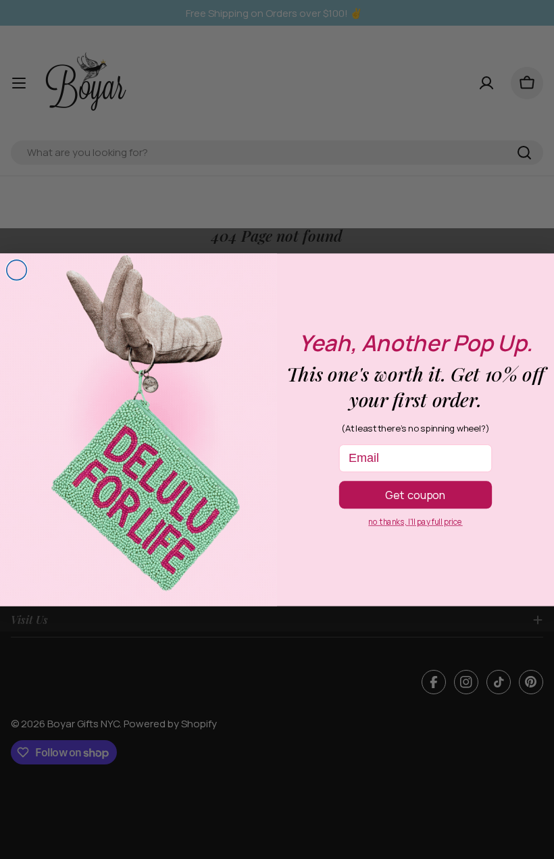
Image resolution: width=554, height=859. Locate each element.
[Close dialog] (17, 270)
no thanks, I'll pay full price (415, 521)
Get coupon (415, 494)
